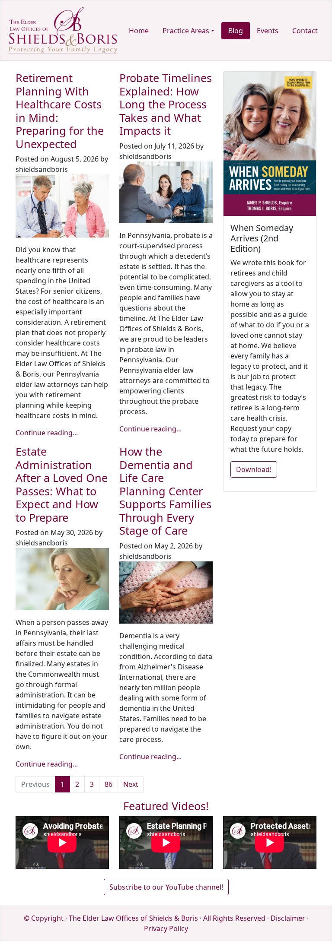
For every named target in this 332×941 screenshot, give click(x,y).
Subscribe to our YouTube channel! (166, 887)
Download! (253, 469)
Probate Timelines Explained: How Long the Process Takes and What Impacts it (165, 104)
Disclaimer (288, 918)
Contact (305, 30)
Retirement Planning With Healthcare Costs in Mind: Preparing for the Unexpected (60, 110)
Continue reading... (47, 432)
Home (139, 30)
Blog (235, 30)
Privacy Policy (166, 928)
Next (130, 784)
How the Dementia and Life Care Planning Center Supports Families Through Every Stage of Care (165, 491)
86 (108, 784)
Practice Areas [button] (186, 30)
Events (267, 30)
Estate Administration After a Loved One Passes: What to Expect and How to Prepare (62, 484)
